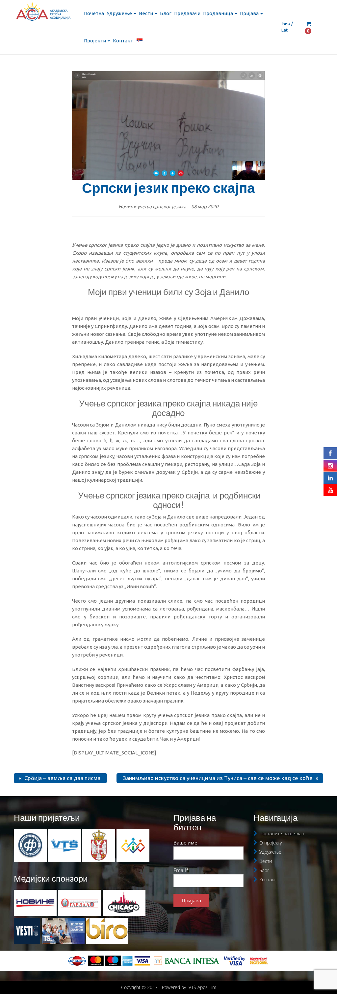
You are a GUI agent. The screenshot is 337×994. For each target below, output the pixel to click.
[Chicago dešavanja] (124, 903)
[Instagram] (330, 465)
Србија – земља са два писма (62, 778)
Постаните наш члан (281, 833)
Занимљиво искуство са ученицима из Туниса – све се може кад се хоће (218, 778)
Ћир (285, 23)
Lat (284, 30)
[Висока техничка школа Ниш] (65, 845)
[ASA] (43, 15)
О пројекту (270, 843)
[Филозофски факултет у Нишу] (31, 845)
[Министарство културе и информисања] (99, 845)
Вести (146, 13)
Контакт (123, 40)
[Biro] (107, 931)
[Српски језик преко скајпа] (168, 125)
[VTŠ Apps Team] (133, 845)
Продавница (218, 13)
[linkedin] (330, 477)
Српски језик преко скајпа (168, 187)
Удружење (120, 13)
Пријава (250, 13)
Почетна (94, 13)
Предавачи (187, 13)
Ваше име (185, 842)
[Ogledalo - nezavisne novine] (79, 903)
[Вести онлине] (27, 931)
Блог (165, 13)
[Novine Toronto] (35, 903)
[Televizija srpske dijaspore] (63, 931)
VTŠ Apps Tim (202, 987)
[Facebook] (330, 453)
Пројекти (95, 40)
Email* (181, 870)
